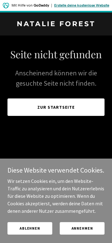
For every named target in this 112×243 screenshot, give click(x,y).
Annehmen (82, 228)
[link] (56, 24)
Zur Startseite (56, 107)
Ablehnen (30, 228)
